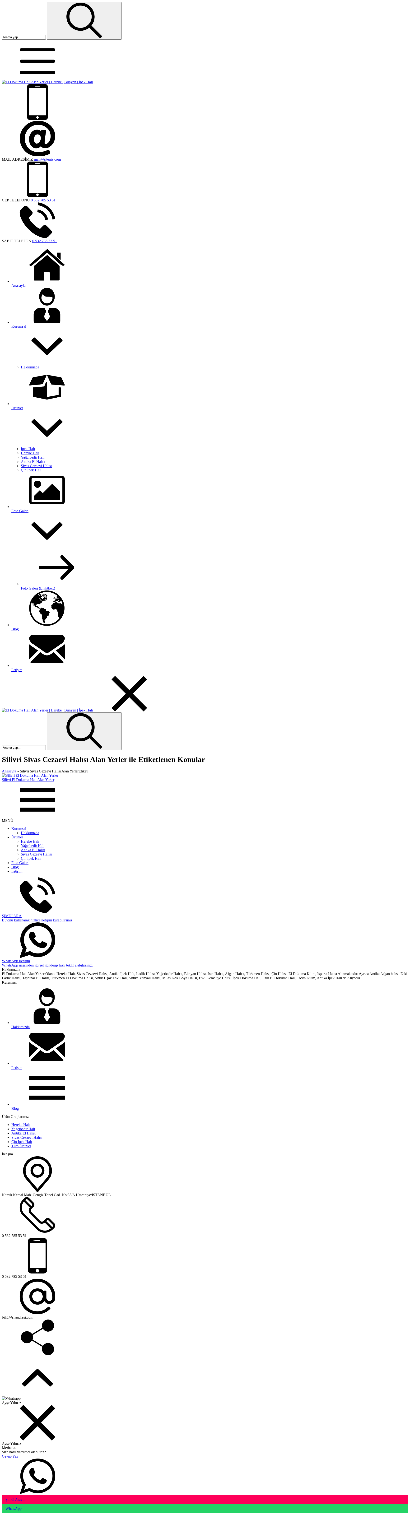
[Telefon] (37, 118)
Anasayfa (9, 771)
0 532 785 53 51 (43, 200)
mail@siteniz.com (47, 159)
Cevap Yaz (10, 1456)
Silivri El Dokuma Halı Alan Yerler (28, 780)
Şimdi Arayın (15, 1499)
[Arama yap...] (84, 21)
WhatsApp (13, 1508)
